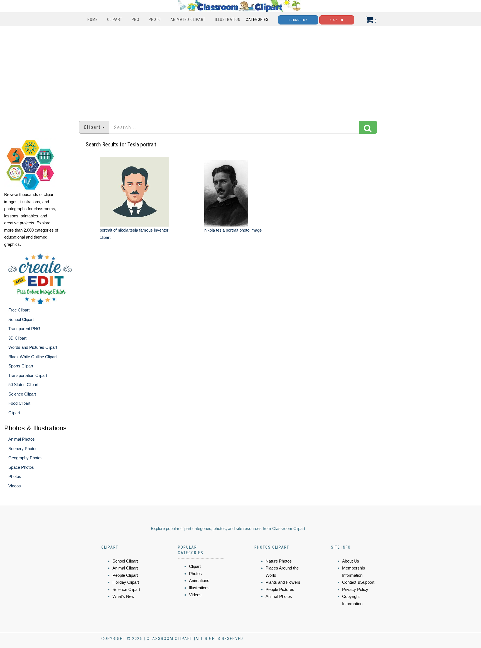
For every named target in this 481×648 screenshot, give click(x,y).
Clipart (114, 19)
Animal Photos (21, 439)
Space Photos (21, 467)
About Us (350, 561)
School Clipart (21, 319)
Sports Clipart (20, 366)
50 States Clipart (23, 384)
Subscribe (298, 20)
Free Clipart (19, 310)
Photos (14, 476)
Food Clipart (19, 403)
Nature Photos (279, 561)
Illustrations (199, 587)
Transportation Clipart (27, 375)
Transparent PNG (24, 328)
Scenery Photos (23, 448)
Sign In (336, 20)
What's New (123, 596)
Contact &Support (358, 582)
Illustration (227, 19)
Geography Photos (25, 457)
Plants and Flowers (283, 582)
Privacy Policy (355, 589)
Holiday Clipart (125, 582)
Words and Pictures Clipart (32, 347)
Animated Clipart (187, 19)
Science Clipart (22, 394)
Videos (14, 485)
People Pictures (280, 589)
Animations (199, 580)
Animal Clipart (125, 568)
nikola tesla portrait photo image (233, 230)
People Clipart (125, 575)
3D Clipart (17, 338)
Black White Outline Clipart (32, 356)
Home (92, 19)
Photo (155, 19)
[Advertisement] (240, 71)
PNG (135, 19)
